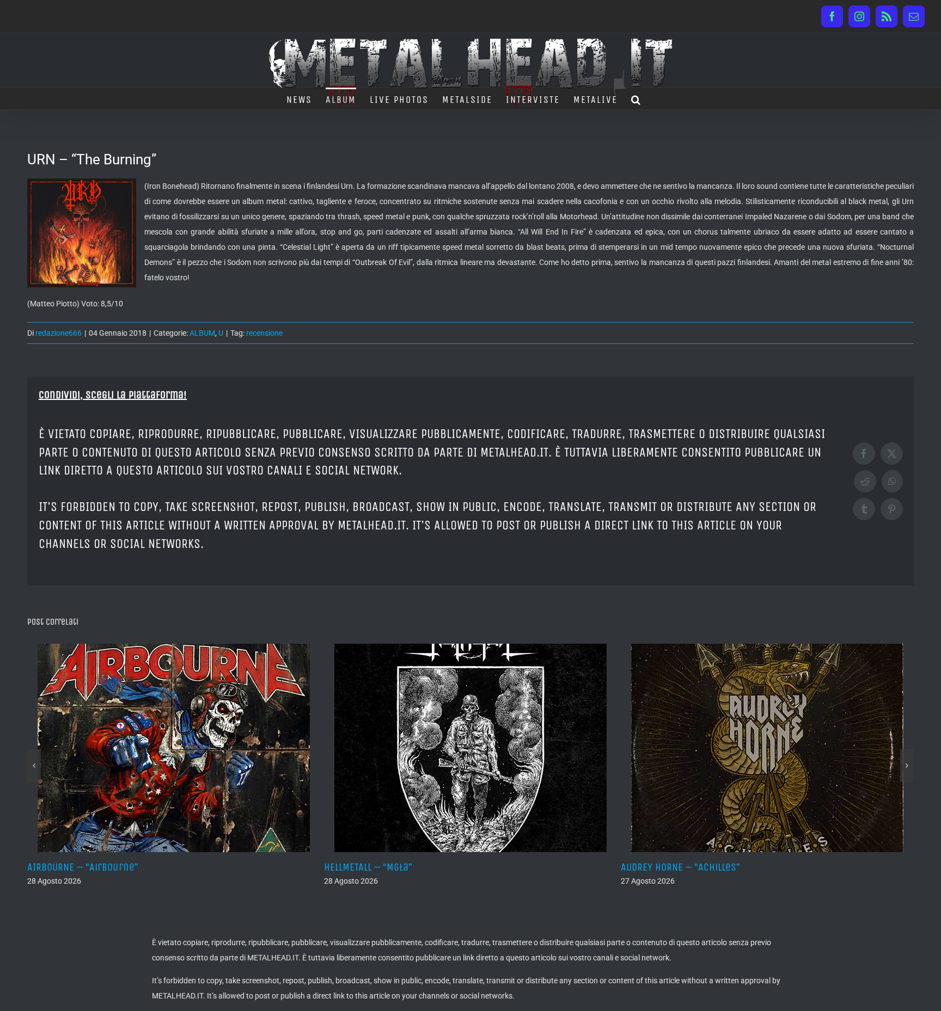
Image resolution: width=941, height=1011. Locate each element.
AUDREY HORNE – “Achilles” (388, 867)
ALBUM (202, 333)
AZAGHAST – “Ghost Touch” (684, 867)
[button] (636, 98)
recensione (264, 333)
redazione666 (58, 333)
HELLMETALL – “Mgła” (76, 867)
